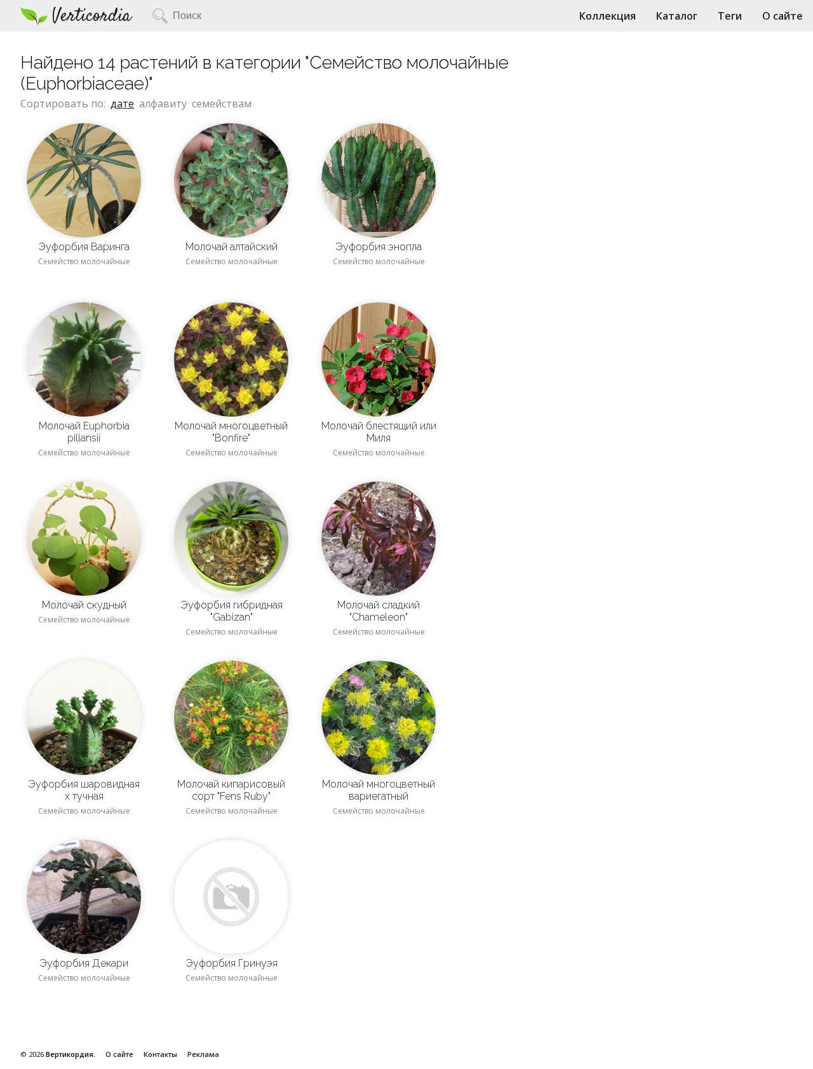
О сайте (782, 16)
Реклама (203, 1054)
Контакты (160, 1054)
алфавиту (163, 104)
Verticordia (91, 16)
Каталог (676, 16)
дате (122, 104)
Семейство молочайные (84, 261)
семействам (222, 104)
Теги (730, 16)
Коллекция (607, 16)
